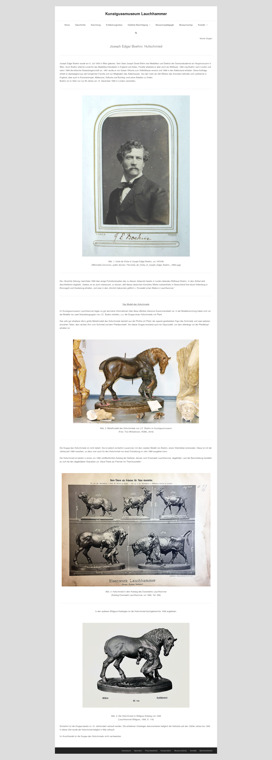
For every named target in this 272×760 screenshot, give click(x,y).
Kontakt (202, 24)
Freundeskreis (151, 750)
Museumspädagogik (165, 24)
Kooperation (166, 750)
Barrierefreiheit (206, 750)
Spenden (138, 750)
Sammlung (96, 24)
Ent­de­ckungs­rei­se (114, 24)
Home (67, 24)
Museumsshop (186, 24)
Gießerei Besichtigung (138, 24)
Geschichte (80, 24)
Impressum (126, 750)
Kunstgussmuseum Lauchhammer (136, 13)
